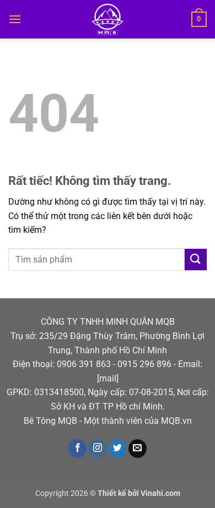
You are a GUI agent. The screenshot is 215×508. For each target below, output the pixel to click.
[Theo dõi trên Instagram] (97, 448)
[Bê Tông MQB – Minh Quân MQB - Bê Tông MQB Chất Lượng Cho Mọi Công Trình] (107, 19)
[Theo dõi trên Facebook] (77, 448)
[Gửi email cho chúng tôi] (137, 448)
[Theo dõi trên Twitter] (118, 448)
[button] (15, 19)
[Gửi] (196, 259)
